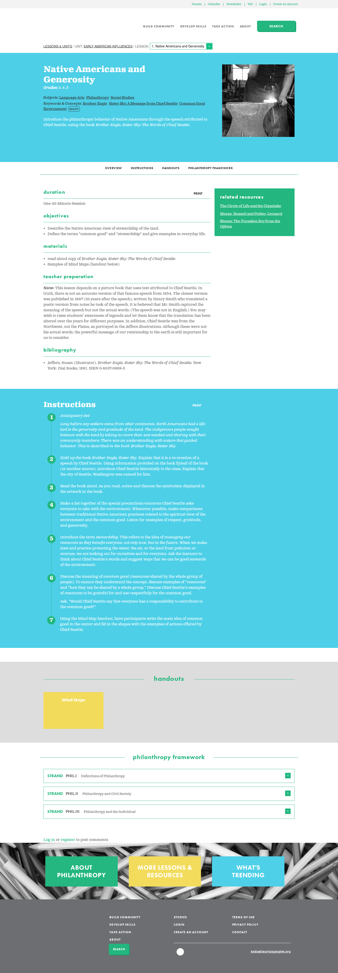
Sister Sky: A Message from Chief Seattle (143, 103)
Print (198, 193)
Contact (239, 932)
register (68, 839)
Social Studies (122, 97)
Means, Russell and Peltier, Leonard (251, 213)
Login (263, 4)
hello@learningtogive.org (271, 951)
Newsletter (233, 4)
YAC (250, 4)
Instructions (142, 168)
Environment (54, 109)
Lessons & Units (57, 46)
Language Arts (71, 97)
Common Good (192, 103)
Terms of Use (243, 917)
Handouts (170, 168)
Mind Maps (73, 700)
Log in (49, 839)
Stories (180, 917)
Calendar (214, 4)
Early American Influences (108, 46)
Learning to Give (61, 23)
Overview (113, 168)
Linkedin (180, 953)
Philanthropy (97, 97)
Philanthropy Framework (210, 168)
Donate (197, 4)
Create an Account (285, 4)
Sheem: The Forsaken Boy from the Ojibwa (250, 224)
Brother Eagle (95, 103)
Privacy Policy (245, 925)
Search (276, 26)
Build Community (158, 26)
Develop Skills (193, 26)
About (245, 26)
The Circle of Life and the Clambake (250, 206)
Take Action (223, 26)
